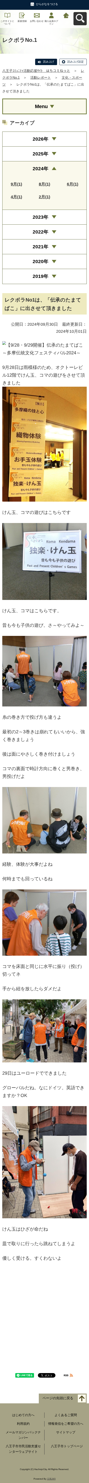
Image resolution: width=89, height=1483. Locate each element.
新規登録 (22, 21)
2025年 (40, 153)
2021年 (40, 246)
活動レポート (40, 77)
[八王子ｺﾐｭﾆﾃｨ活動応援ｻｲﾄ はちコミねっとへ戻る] (66, 15)
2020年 (40, 261)
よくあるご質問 (66, 1415)
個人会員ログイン (51, 22)
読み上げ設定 (75, 61)
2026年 (40, 139)
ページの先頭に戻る (57, 1398)
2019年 (40, 276)
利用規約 (23, 1423)
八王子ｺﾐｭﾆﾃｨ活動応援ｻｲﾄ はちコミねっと (36, 71)
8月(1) (44, 184)
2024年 (40, 168)
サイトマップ (65, 1432)
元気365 (51, 1479)
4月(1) (16, 197)
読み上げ (48, 61)
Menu (41, 106)
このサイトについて (7, 22)
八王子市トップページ (67, 1446)
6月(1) (72, 184)
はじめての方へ (23, 1415)
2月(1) (44, 197)
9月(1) (16, 184)
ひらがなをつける (47, 4)
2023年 (40, 217)
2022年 (40, 231)
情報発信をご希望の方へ (65, 1423)
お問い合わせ (37, 21)
